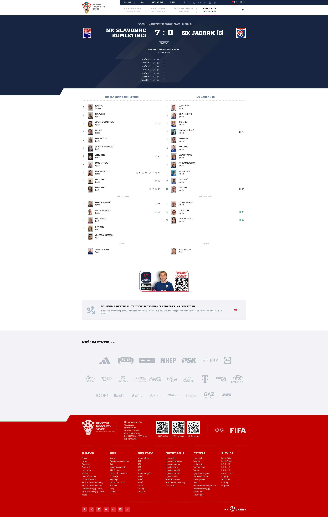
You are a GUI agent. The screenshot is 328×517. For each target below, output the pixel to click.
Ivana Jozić (100, 114)
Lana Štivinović (185, 155)
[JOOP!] (101, 395)
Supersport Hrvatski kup (174, 461)
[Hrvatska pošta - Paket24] (106, 379)
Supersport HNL (171, 458)
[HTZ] (90, 379)
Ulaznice (127, 2)
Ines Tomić (183, 180)
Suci (111, 464)
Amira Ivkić (100, 155)
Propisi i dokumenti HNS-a (118, 474)
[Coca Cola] (156, 379)
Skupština (85, 474)
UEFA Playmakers (199, 480)
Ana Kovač (183, 147)
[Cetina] (188, 379)
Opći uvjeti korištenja (89, 480)
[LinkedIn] (209, 2)
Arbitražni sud (114, 470)
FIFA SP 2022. (225, 470)
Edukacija (196, 461)
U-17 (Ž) (140, 480)
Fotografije (225, 477)
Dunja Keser (184, 211)
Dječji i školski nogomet (201, 474)
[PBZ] (210, 360)
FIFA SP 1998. (225, 464)
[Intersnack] (172, 379)
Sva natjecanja (170, 486)
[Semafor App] (164, 291)
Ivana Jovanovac (186, 203)
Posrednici (113, 486)
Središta (112, 458)
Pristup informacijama (89, 477)
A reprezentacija (143, 458)
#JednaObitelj (198, 464)
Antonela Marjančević (105, 147)
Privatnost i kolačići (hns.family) (92, 483)
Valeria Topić (184, 172)
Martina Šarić (101, 139)
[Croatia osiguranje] (123, 379)
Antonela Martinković (104, 122)
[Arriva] (155, 395)
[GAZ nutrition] (209, 395)
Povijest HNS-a (226, 458)
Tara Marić (183, 139)
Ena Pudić (183, 188)
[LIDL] (227, 360)
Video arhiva (225, 480)
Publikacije (225, 483)
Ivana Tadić (100, 188)
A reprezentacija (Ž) (144, 474)
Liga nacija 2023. (227, 474)
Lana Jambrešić (185, 219)
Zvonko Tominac (102, 250)
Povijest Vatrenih (226, 461)
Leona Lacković (101, 163)
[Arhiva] (243, 10)
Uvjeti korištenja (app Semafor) (92, 489)
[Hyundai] (238, 379)
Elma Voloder (185, 106)
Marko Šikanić (185, 250)
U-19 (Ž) (140, 477)
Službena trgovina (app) (201, 489)
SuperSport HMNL (172, 477)
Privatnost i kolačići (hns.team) (92, 486)
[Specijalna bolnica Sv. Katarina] (191, 395)
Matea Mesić (100, 180)
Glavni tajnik (86, 467)
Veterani (196, 470)
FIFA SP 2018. (225, 467)
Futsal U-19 (141, 492)
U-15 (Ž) (140, 483)
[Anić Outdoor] (137, 395)
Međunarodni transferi (117, 483)
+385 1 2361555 (133, 431)
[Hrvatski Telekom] (205, 379)
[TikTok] (215, 2)
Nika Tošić (99, 227)
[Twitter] (189, 2)
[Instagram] (194, 2)
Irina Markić (100, 219)
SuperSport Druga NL (173, 470)
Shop (142, 2)
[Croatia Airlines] (139, 379)
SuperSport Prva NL (172, 467)
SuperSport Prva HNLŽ (173, 474)
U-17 (139, 467)
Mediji (172, 2)
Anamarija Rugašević (104, 235)
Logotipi (112, 492)
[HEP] (168, 360)
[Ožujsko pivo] (125, 360)
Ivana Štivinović (186, 163)
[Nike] (104, 360)
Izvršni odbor (86, 470)
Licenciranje (114, 477)
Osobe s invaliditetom (200, 477)
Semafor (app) (198, 495)
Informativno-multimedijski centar (204, 486)
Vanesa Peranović (103, 211)
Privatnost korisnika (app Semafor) (93, 492)
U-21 (139, 461)
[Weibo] (204, 2)
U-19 (139, 464)
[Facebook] (184, 2)
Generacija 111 (198, 458)
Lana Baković (100, 172)
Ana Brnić (183, 122)
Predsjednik (86, 464)
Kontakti (84, 495)
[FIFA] (238, 430)
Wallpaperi (225, 486)
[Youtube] (199, 2)
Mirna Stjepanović (103, 203)
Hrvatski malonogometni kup (175, 483)
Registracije (114, 480)
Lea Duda (99, 106)
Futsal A (140, 486)
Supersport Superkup (173, 464)
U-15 (139, 470)
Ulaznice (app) (198, 492)
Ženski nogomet (199, 467)
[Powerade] (221, 379)
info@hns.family (134, 434)
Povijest (84, 458)
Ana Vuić (99, 131)
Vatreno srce (157, 2)
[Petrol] (147, 360)
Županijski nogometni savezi (119, 461)
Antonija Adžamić (186, 131)
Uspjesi (84, 461)
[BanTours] (173, 395)
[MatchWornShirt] (227, 395)
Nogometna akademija (117, 467)
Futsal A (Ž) (141, 489)
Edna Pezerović (185, 114)
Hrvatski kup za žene (173, 480)
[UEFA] (219, 430)
